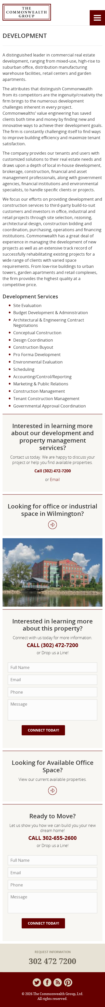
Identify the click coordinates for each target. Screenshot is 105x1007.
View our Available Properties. (52, 524)
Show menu (97, 17)
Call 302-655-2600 (52, 838)
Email (55, 479)
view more (52, 790)
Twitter (37, 982)
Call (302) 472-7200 (52, 471)
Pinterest (68, 982)
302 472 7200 (52, 961)
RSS (58, 982)
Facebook (47, 982)
